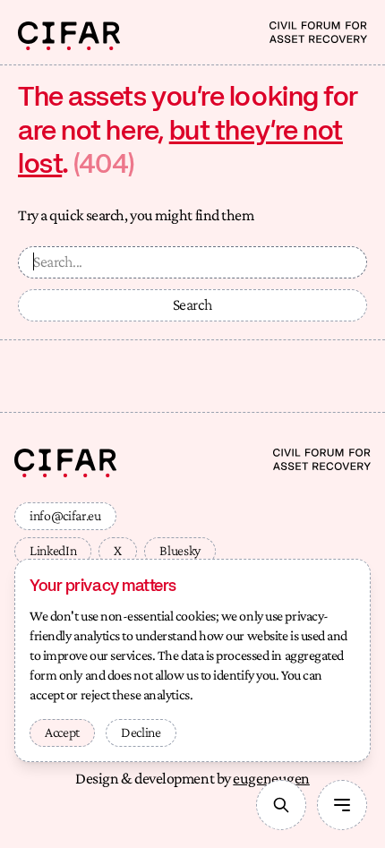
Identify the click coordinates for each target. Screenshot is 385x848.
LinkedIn (53, 550)
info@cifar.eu (65, 515)
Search (193, 304)
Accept (62, 732)
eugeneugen (271, 778)
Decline (141, 732)
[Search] (281, 805)
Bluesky (180, 550)
